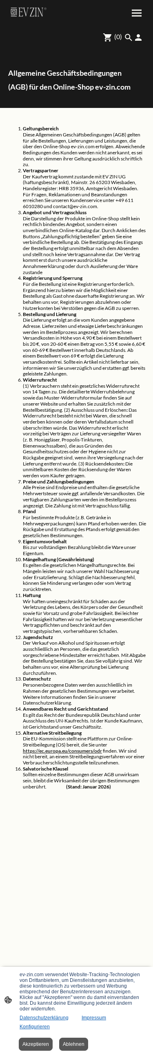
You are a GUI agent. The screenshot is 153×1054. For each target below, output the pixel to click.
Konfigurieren (35, 1027)
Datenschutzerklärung (44, 1018)
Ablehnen (73, 1044)
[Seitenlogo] (28, 12)
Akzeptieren (35, 1044)
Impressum (94, 1018)
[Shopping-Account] (138, 37)
